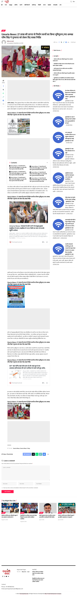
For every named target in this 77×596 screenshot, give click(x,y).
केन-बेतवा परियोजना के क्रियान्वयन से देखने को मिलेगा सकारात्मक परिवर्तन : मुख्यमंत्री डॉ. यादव (70, 94)
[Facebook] (2, 576)
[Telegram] (8, 576)
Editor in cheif (10, 41)
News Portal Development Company (53, 593)
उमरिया (3, 30)
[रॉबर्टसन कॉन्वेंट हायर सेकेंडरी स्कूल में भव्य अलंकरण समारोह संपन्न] (10, 508)
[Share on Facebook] (59, 42)
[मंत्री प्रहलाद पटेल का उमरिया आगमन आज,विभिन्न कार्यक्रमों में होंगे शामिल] (48, 508)
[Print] (66, 42)
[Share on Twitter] (61, 42)
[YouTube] (6, 576)
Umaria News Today (25, 448)
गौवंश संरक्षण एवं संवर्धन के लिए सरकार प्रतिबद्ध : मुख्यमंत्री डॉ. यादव (70, 199)
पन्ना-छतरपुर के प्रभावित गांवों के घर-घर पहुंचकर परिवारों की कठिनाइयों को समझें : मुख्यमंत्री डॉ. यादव (70, 136)
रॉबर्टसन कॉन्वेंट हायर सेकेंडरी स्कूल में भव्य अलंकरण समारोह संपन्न (37, 573)
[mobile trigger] (3, 1)
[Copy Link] (64, 42)
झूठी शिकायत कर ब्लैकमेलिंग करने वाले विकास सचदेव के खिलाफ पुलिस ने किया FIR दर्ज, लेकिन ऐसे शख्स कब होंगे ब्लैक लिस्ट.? (64, 79)
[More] (68, 42)
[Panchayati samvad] (7, 1)
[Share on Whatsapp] (3, 93)
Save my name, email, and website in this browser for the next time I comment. (20, 487)
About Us (24, 571)
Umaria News (16, 448)
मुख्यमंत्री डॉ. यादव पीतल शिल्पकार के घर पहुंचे (70, 150)
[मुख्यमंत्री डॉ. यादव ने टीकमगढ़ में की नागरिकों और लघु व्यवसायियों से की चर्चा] (58, 122)
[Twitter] (4, 576)
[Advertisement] (38, 17)
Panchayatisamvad (23, 593)
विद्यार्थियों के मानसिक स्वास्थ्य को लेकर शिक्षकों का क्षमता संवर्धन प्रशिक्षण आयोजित (28, 517)
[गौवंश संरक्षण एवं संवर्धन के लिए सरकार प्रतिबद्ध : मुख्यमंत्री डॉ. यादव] (58, 202)
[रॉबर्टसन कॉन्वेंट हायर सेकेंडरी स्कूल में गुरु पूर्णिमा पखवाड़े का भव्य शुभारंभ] (66, 508)
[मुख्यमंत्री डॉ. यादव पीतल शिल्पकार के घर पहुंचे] (58, 153)
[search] (71, 1)
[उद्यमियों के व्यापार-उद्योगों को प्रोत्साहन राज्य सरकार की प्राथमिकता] (58, 178)
